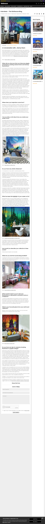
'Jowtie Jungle (7, 238)
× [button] (43, 518)
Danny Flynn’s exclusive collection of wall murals (20, 380)
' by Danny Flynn (17, 238)
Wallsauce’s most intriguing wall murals (21, 56)
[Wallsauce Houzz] (39, 14)
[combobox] (42, 518)
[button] (15, 522)
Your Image (13, 6)
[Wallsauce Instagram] (37, 14)
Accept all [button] (35, 519)
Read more (25, 521)
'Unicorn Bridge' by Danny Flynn (10, 290)
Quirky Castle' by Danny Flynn (10, 59)
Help (31, 6)
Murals (2, 6)
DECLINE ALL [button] (35, 521)
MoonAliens (12, 238)
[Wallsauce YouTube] (44, 14)
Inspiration (26, 6)
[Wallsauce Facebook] (41, 14)
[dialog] (22, 520)
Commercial (20, 6)
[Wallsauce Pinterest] (35, 14)
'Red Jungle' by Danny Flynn (9, 343)
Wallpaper (7, 6)
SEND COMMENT (16, 412)
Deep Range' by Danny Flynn (10, 165)
